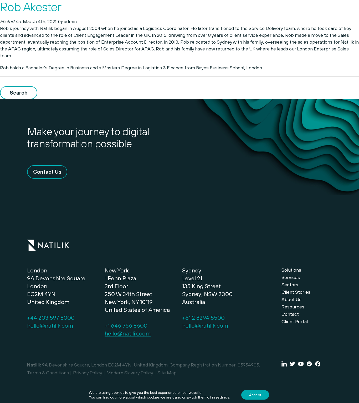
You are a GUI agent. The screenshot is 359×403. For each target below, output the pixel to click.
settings (222, 397)
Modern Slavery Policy (129, 372)
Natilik (48, 242)
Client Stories (295, 292)
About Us (291, 299)
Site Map (167, 372)
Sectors (258, 16)
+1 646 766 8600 (126, 325)
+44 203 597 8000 (51, 317)
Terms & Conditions (48, 372)
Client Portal (294, 321)
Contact (285, 16)
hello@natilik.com (50, 325)
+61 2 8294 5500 (203, 317)
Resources (292, 306)
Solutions (201, 16)
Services (230, 16)
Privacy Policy (87, 372)
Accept (255, 395)
